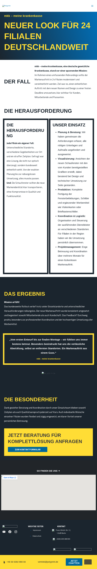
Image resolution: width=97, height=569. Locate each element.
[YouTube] (3, 531)
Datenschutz (37, 536)
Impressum (37, 530)
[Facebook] (9, 531)
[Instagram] (15, 531)
